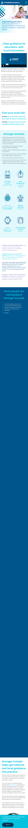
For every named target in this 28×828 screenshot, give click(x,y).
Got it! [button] (8, 824)
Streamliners (13, 785)
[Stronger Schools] (1, 2)
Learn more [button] (5, 820)
